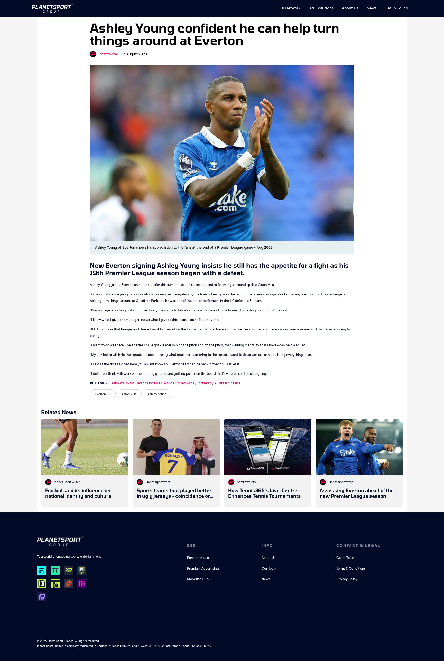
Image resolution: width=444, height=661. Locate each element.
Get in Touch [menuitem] (396, 8)
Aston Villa (129, 394)
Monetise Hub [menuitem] (198, 579)
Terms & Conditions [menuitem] (351, 568)
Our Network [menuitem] (289, 8)
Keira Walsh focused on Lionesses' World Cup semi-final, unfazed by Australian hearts (175, 383)
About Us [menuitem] (350, 8)
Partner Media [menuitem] (198, 558)
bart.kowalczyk (247, 482)
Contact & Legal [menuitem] (358, 545)
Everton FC (103, 394)
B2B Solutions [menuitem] (321, 8)
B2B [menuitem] (191, 545)
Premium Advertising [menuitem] (203, 568)
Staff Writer (109, 54)
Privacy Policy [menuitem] (346, 579)
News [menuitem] (371, 8)
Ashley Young (156, 394)
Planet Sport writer (67, 482)
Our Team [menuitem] (269, 568)
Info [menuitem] (267, 545)
